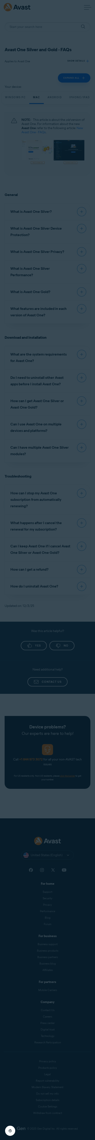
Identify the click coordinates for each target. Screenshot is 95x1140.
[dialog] (47, 570)
